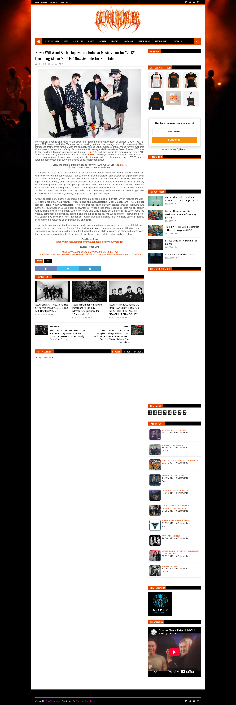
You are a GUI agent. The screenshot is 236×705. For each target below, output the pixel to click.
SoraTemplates (53, 701)
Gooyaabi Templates (85, 701)
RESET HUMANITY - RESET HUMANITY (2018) (176, 521)
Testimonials (161, 41)
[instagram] (197, 2)
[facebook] (186, 2)
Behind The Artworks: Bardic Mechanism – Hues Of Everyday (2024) (180, 214)
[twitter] (190, 2)
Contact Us (64, 2)
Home (37, 2)
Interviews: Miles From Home (173, 445)
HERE (91, 152)
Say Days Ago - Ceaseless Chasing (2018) (175, 491)
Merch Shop (144, 41)
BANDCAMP (128, 41)
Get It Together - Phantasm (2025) (174, 430)
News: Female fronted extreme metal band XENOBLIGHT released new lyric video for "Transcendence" (87, 309)
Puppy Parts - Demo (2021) (171, 536)
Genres (102, 41)
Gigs (66, 41)
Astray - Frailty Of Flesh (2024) (180, 254)
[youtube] (194, 2)
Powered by (167, 149)
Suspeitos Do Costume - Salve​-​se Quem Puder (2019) (180, 460)
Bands (91, 41)
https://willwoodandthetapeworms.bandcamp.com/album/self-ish (89, 241)
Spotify (114, 41)
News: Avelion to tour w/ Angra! (174, 475)
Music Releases (51, 41)
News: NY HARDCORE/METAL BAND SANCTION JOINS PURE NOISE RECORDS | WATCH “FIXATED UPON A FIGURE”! (124, 309)
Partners (44, 2)
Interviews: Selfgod (169, 566)
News (48, 261)
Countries (78, 41)
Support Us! (54, 2)
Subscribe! (174, 139)
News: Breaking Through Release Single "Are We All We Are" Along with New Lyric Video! (51, 307)
